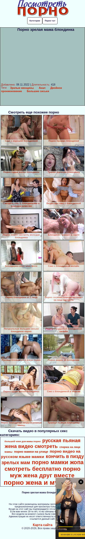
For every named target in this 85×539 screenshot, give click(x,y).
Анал (42, 87)
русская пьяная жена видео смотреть (42, 443)
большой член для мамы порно (23, 441)
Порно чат (50, 21)
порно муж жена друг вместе (45, 472)
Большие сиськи (38, 91)
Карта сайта (42, 525)
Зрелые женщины (22, 87)
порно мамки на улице (31, 451)
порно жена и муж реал (42, 482)
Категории (35, 21)
